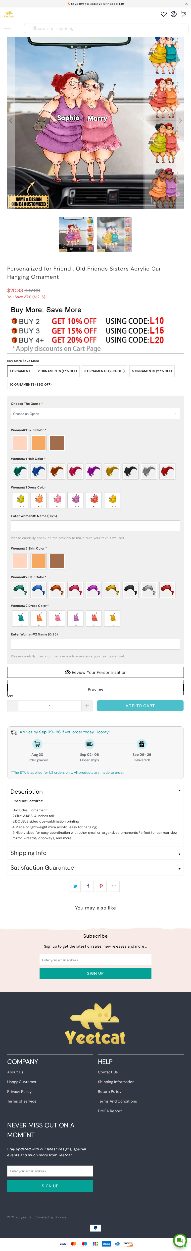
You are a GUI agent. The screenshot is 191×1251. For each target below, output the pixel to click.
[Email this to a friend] (114, 886)
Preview (95, 689)
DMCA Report (110, 1111)
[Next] (180, 120)
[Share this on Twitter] (75, 886)
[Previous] (11, 120)
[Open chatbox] (180, 1241)
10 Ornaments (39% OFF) (30, 384)
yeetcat (27, 1217)
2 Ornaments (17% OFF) (57, 371)
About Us (15, 1072)
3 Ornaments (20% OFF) (104, 371)
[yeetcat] (9, 14)
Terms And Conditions (117, 1101)
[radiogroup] (95, 442)
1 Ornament (20, 371)
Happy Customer (22, 1081)
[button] (95, 404)
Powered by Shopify (51, 1217)
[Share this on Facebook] (88, 886)
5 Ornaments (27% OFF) (152, 371)
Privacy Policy (19, 1091)
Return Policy (109, 1091)
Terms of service (22, 1101)
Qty (10, 696)
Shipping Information (116, 1081)
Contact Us (108, 1072)
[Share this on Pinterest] (101, 886)
